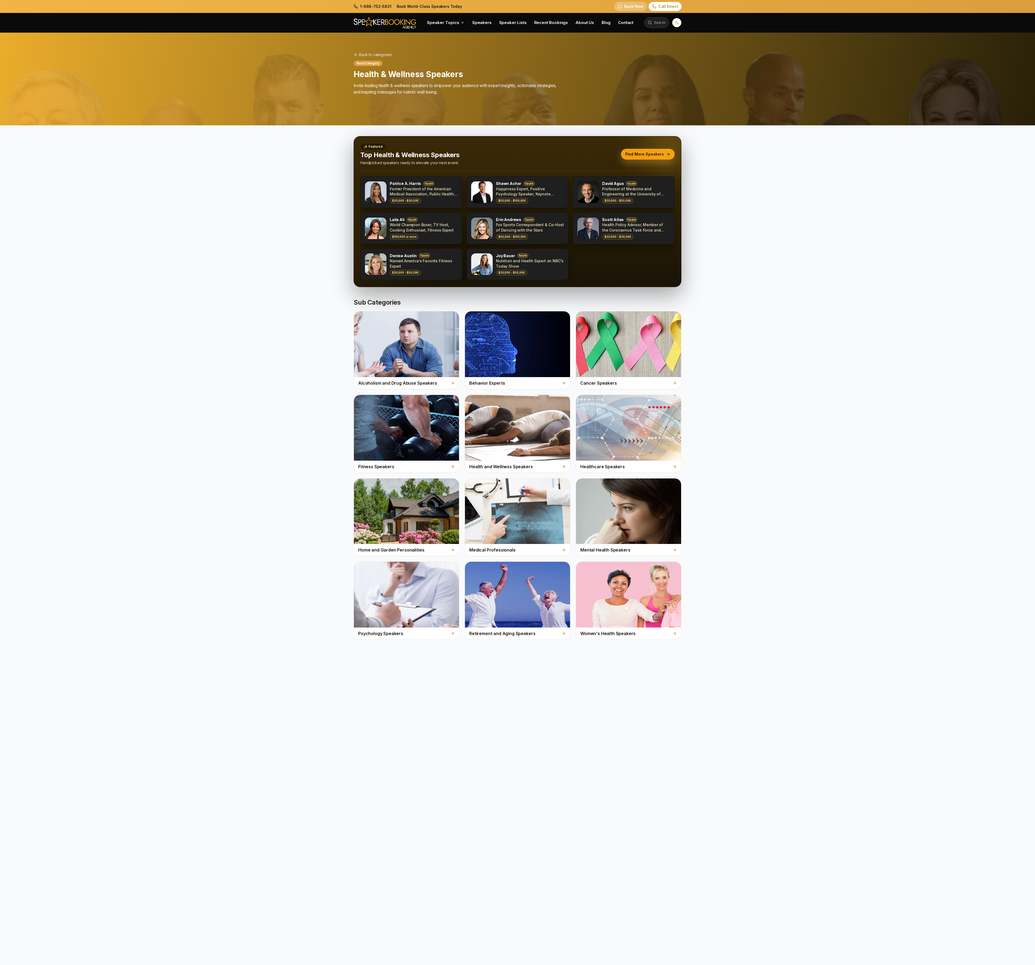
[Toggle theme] (676, 22)
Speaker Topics (443, 22)
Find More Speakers (644, 154)
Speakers (482, 22)
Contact (625, 22)
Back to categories (375, 54)
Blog (606, 22)
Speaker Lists (513, 22)
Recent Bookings (551, 22)
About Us (584, 22)
